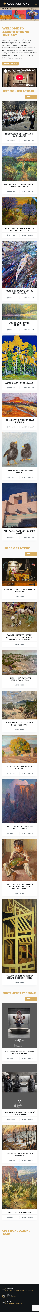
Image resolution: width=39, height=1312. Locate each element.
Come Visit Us (10, 63)
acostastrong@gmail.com (15, 1303)
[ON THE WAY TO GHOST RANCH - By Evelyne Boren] (19, 163)
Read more (19, 596)
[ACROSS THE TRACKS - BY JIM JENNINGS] (19, 1137)
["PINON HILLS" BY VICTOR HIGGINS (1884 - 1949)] (19, 662)
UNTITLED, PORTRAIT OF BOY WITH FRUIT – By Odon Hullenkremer (19, 886)
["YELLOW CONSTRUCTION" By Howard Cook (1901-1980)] (19, 936)
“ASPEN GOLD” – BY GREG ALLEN (19, 383)
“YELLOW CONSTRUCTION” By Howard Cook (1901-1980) (19, 977)
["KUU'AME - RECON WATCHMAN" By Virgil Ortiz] (19, 1025)
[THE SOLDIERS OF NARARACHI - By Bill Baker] (19, 116)
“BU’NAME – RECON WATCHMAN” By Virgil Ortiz (19, 1113)
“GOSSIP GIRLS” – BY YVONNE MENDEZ (19, 471)
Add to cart (28, 141)
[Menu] (36, 4)
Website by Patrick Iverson (19, 1310)
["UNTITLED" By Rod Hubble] (19, 1187)
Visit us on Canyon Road (16, 1233)
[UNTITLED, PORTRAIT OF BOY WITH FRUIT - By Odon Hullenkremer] (19, 860)
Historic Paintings (16, 548)
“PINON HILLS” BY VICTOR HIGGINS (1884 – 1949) (19, 679)
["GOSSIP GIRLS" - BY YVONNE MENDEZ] (19, 449)
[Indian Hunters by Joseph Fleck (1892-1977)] (19, 705)
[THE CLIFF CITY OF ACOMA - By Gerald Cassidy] (19, 801)
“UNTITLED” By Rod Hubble (19, 1212)
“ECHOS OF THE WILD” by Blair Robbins (19, 421)
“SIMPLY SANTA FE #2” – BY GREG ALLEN (19, 532)
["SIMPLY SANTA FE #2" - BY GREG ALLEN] (19, 505)
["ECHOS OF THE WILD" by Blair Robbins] (19, 405)
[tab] (21, 17)
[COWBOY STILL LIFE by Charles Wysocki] (19, 572)
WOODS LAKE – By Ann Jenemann (19, 324)
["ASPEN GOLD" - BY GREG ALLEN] (19, 357)
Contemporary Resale (19, 993)
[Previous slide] (3, 14)
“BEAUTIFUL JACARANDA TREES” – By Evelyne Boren (19, 229)
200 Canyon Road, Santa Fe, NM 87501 (20, 1290)
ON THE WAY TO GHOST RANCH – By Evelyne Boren (19, 186)
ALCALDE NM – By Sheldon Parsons (19, 768)
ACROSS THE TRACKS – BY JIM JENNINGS (19, 1154)
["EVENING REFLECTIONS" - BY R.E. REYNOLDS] (19, 264)
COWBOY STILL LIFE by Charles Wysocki (19, 590)
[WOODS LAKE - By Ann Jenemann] (19, 312)
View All (31, 97)
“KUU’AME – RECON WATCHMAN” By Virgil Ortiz (19, 1052)
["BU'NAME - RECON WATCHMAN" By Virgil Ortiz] (19, 1086)
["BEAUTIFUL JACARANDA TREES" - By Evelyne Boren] (19, 211)
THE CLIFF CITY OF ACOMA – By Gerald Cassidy (19, 827)
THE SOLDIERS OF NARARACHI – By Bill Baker (19, 135)
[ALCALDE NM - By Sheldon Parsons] (19, 749)
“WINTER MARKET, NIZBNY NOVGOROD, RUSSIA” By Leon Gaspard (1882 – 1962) (19, 637)
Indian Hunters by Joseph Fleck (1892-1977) (19, 724)
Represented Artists (18, 91)
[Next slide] (35, 14)
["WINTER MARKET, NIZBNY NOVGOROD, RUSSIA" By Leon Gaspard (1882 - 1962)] (19, 617)
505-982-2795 (11, 1297)
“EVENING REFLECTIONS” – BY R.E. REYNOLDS (19, 292)
